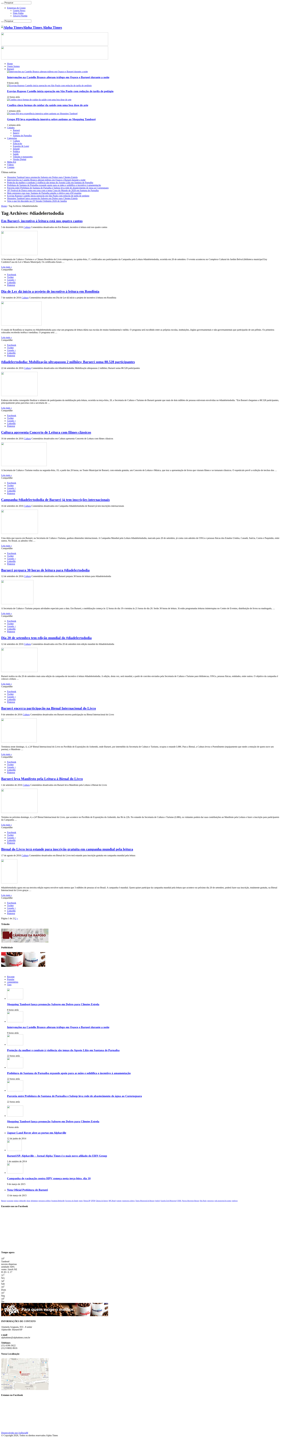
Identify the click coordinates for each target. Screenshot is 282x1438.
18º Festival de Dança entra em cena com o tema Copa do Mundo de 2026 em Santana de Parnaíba (53, 190)
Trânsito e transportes (23, 156)
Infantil (16, 149)
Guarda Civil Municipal (169, 1201)
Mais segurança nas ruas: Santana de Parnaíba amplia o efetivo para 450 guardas (44, 193)
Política (16, 151)
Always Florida (20, 16)
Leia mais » (6, 267)
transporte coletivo (128, 1201)
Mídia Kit (11, 162)
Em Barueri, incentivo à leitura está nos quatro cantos (42, 221)
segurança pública (44, 1201)
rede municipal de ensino (222, 1201)
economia (10, 1201)
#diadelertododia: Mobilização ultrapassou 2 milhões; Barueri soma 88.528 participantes (68, 362)
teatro (81, 1201)
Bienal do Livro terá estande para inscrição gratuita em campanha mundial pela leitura (67, 849)
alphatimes (34, 1201)
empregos (210, 1201)
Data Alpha (18, 13)
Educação (17, 143)
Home (10, 63)
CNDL (179, 1201)
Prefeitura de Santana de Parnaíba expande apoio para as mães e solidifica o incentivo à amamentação (54, 185)
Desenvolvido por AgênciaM (14, 1433)
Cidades (11, 127)
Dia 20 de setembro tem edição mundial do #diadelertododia (46, 638)
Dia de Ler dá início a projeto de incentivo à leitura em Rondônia (50, 291)
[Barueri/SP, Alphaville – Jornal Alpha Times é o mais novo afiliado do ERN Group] (14, 1150)
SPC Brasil (112, 1201)
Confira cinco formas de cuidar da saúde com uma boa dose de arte (47, 105)
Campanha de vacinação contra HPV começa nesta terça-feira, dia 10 (49, 1178)
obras (28, 1201)
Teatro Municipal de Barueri (145, 1201)
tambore (235, 1201)
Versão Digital (19, 159)
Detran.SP (86, 1201)
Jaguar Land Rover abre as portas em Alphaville (36, 1132)
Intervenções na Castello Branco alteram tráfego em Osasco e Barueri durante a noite (58, 77)
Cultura (16, 141)
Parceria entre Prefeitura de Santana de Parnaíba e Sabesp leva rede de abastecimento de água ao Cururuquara (58, 188)
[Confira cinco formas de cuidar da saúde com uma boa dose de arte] (39, 99)
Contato (10, 167)
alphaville (22, 1201)
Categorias (12, 138)
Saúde (16, 154)
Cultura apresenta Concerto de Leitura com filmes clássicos (46, 432)
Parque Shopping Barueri (190, 1201)
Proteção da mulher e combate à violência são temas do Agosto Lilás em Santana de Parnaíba (50, 182)
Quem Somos (13, 66)
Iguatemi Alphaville (58, 1201)
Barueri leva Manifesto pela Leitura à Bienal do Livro (42, 779)
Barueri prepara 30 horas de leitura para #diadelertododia (45, 570)
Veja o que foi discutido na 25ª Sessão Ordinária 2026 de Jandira (37, 201)
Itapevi (16, 133)
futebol (157, 1201)
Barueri (10, 69)
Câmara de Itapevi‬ (102, 1201)
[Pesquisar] (2, 3)
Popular (10, 979)
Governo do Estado (71, 1201)
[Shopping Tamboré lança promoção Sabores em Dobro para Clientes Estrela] (15, 1115)
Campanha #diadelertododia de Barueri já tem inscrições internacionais (55, 500)
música (16, 1201)
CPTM (93, 1201)
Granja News (19, 10)
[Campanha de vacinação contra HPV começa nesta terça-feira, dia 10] (15, 1172)
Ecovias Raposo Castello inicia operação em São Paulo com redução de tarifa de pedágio (60, 91)
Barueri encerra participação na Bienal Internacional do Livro (48, 708)
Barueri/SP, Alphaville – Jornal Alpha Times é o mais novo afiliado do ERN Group (57, 1155)
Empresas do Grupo (16, 8)
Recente (11, 976)
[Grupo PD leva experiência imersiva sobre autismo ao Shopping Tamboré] (42, 113)
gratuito (119, 1201)
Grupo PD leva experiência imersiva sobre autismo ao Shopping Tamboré (51, 119)
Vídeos (10, 164)
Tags (9, 984)
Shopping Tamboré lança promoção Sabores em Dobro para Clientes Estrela (42, 177)
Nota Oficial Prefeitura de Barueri (27, 1189)
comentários (12, 982)
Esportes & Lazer (21, 146)
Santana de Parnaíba (22, 135)
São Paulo (203, 1201)
